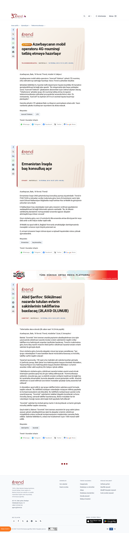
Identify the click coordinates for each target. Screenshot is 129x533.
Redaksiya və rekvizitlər (87, 487)
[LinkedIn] (36, 521)
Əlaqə (82, 490)
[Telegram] (31, 521)
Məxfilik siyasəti (105, 487)
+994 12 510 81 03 (17, 505)
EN (107, 529)
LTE (37, 114)
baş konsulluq (36, 242)
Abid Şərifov (25, 428)
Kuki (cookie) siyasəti (107, 493)
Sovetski (35, 428)
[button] (13, 30)
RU (115, 529)
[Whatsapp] (14, 521)
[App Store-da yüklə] (94, 521)
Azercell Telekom (26, 114)
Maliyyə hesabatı (85, 499)
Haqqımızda (84, 484)
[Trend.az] (18, 16)
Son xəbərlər (63, 484)
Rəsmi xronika (64, 487)
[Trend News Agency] (17, 482)
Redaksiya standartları (87, 493)
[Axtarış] (84, 16)
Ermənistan (25, 242)
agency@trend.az (17, 507)
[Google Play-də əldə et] (110, 521)
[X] (23, 521)
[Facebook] (18, 521)
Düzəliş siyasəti (84, 496)
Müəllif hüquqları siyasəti (108, 490)
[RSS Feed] (40, 521)
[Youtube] (27, 521)
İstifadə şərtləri (105, 484)
